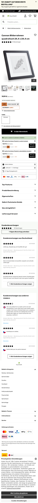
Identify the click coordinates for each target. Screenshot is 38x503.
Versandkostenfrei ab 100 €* (28, 11)
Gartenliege (5, 402)
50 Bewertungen (16, 42)
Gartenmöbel (5, 376)
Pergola (4, 406)
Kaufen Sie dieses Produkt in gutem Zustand (16, 141)
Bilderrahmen (27, 28)
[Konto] (25, 16)
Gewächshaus (6, 387)
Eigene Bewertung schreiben (19, 231)
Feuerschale (5, 395)
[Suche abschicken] (3, 22)
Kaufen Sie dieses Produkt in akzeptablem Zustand (17, 151)
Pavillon (4, 380)
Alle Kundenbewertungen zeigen (21, 284)
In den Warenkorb (20, 131)
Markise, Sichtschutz (7, 373)
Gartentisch (5, 399)
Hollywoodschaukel (7, 391)
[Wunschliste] (30, 16)
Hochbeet (4, 384)
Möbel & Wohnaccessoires (14, 28)
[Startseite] (5, 28)
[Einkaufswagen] (35, 16)
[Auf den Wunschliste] (35, 35)
